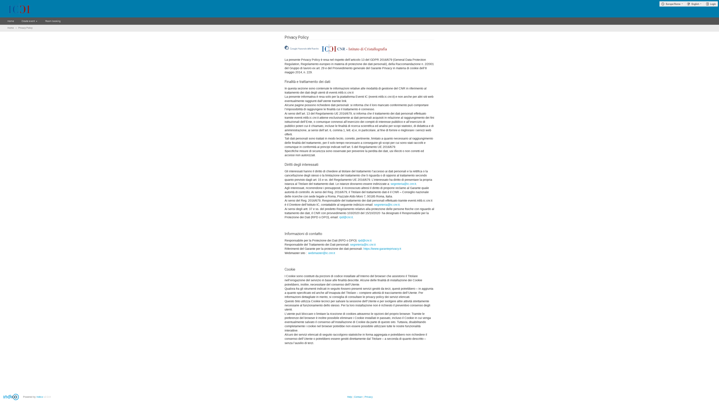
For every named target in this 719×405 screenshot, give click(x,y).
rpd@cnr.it (346, 217)
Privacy (369, 396)
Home (10, 21)
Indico (40, 396)
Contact (358, 396)
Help (349, 396)
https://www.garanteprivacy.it (382, 249)
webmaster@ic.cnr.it (321, 253)
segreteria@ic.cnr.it (403, 184)
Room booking (52, 21)
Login (713, 4)
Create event (28, 21)
